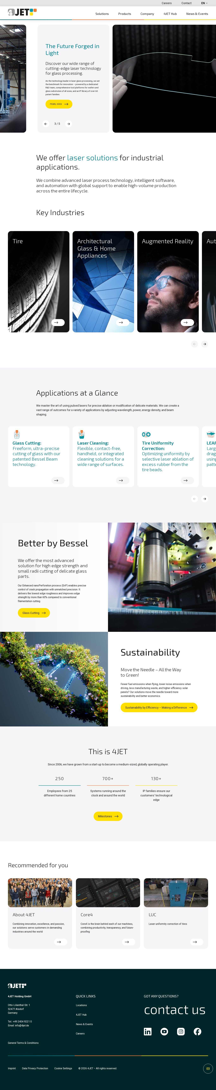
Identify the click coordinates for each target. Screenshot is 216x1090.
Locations (81, 1005)
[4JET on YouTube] (164, 1032)
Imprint (12, 1068)
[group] (38, 281)
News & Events (84, 1024)
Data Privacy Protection (35, 1068)
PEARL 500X (24, 104)
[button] (68, 123)
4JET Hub (81, 1014)
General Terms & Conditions (23, 1042)
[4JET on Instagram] (181, 1032)
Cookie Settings (63, 1068)
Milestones (105, 816)
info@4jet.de (22, 1025)
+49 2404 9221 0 (22, 1021)
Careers (80, 1033)
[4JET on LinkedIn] (147, 1032)
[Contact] (208, 1068)
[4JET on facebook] (197, 1032)
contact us (175, 1008)
